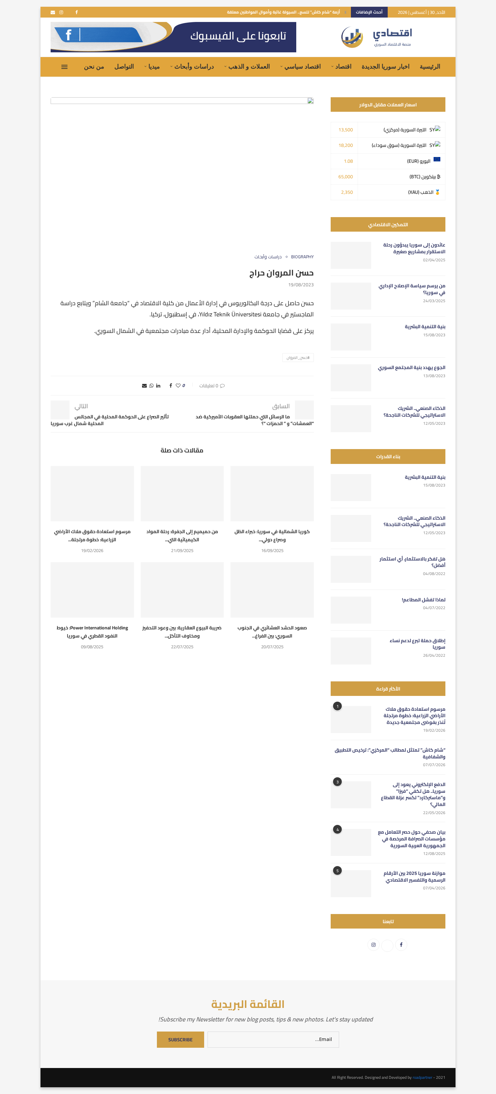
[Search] (54, 67)
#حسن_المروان (298, 357)
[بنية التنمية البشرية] (351, 336)
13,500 (345, 129)
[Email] (53, 12)
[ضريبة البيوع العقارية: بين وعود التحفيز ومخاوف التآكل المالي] (182, 590)
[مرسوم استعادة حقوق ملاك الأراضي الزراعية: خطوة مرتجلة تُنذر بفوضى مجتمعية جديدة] (92, 493)
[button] (345, 12)
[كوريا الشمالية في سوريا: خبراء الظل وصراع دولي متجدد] (272, 493)
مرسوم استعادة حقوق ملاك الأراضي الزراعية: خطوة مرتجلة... (92, 535)
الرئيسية (430, 66)
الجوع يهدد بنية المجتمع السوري (411, 367)
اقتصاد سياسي (302, 66)
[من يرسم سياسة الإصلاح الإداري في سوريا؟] (351, 296)
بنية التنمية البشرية (425, 326)
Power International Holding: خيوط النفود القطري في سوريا (92, 631)
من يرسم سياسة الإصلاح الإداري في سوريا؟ (412, 289)
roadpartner (422, 1077)
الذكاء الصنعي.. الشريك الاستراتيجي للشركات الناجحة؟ (414, 411)
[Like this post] (178, 385)
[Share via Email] (144, 385)
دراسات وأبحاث (194, 66)
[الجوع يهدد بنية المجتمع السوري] (351, 377)
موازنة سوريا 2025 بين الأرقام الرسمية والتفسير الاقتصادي (414, 876)
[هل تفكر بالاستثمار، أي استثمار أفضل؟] (351, 569)
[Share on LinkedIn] (158, 385)
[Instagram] (61, 12)
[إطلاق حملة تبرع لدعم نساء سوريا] (351, 651)
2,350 (347, 192)
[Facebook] (76, 12)
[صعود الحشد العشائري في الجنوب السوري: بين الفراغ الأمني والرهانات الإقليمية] (272, 590)
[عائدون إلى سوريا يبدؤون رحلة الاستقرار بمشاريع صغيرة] (351, 255)
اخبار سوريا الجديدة (386, 66)
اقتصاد (343, 66)
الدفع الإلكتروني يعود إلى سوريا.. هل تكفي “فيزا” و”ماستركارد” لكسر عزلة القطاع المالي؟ (413, 794)
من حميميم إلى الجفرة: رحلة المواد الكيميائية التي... (182, 535)
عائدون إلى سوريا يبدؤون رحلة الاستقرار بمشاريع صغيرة (414, 248)
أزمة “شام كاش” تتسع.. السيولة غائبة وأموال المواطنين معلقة (283, 12)
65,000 (345, 176)
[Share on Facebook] (170, 385)
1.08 (348, 161)
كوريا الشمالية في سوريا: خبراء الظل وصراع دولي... (272, 535)
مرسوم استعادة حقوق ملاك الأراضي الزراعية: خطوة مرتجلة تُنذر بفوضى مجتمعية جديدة (414, 716)
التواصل (124, 66)
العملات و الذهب (249, 66)
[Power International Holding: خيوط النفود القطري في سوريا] (92, 590)
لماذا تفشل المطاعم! (423, 600)
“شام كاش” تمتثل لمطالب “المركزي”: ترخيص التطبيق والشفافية (390, 753)
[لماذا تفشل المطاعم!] (351, 610)
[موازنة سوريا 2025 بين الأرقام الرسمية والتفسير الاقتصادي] (351, 883)
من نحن (94, 66)
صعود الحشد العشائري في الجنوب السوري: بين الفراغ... (272, 631)
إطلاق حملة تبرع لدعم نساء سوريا (417, 644)
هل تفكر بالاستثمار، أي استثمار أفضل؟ (412, 562)
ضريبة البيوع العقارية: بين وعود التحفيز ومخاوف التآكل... (182, 631)
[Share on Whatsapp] (151, 385)
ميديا (154, 66)
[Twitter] (69, 12)
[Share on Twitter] (165, 385)
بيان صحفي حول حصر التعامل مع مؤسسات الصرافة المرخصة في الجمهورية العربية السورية (411, 839)
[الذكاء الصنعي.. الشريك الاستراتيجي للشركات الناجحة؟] (351, 418)
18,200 (345, 145)
